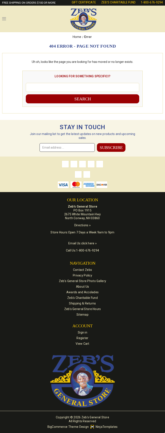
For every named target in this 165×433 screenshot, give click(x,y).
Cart (160, 18)
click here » (89, 243)
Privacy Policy (82, 275)
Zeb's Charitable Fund (118, 2)
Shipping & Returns (82, 303)
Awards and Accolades (82, 292)
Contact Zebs (82, 270)
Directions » (82, 225)
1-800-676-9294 (152, 2)
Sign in (82, 332)
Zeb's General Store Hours (82, 309)
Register (82, 338)
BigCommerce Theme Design (68, 426)
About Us (82, 286)
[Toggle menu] (4, 18)
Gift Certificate (84, 2)
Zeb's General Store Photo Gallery (82, 281)
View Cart (82, 343)
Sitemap (82, 314)
